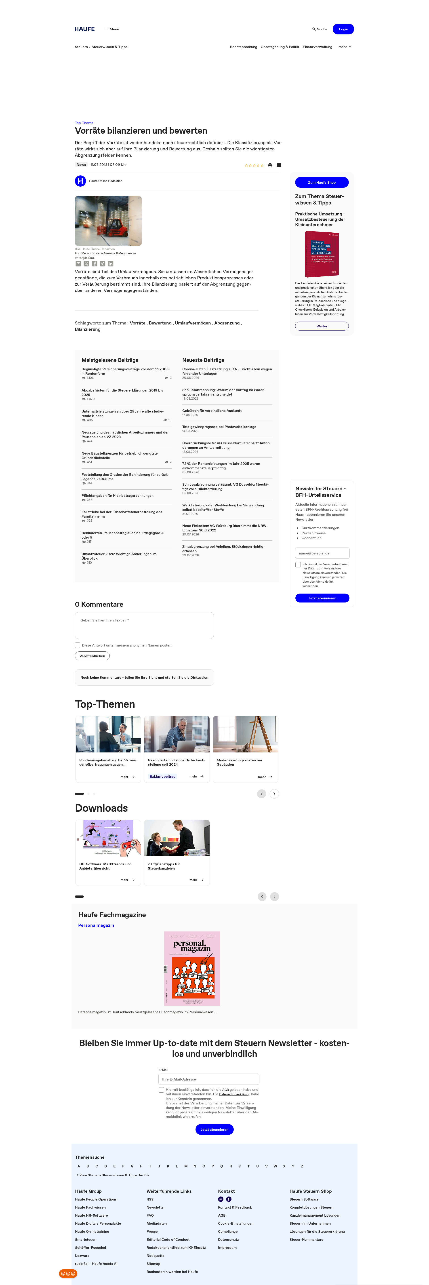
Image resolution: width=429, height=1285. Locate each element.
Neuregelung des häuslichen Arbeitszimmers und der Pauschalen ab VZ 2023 (125, 434)
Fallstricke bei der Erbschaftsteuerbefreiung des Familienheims (122, 514)
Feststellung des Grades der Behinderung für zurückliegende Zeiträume (125, 476)
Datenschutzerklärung (234, 1094)
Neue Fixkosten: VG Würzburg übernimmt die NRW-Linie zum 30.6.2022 (225, 527)
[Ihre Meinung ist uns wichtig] (68, 1273)
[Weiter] (274, 793)
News (81, 164)
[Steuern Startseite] (86, 29)
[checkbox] (77, 645)
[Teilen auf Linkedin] (110, 264)
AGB (225, 1090)
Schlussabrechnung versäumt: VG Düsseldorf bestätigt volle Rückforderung (225, 486)
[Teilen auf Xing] (102, 264)
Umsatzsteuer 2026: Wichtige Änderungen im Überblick (119, 556)
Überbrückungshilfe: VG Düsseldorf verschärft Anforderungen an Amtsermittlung (226, 445)
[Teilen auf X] (86, 264)
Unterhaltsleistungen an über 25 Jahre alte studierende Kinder (123, 413)
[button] (343, 29)
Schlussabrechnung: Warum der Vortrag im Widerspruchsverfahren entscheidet (223, 392)
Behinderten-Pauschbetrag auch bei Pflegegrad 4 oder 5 (123, 535)
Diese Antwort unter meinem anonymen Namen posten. (127, 645)
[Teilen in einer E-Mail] (78, 264)
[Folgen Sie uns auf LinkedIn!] (220, 1199)
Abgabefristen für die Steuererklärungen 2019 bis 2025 (122, 392)
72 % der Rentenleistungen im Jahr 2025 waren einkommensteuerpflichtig (221, 465)
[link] (81, 47)
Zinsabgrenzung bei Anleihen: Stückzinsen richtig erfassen (222, 548)
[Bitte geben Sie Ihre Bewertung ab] (262, 165)
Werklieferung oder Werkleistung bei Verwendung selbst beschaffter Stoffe (223, 507)
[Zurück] (261, 793)
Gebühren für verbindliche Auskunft (212, 410)
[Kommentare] (279, 165)
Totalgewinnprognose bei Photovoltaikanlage (219, 426)
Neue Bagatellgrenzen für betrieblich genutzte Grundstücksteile (120, 455)
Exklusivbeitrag (162, 776)
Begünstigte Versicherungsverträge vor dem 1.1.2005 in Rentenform (125, 371)
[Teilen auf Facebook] (94, 264)
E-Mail (163, 1070)
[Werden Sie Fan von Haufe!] (228, 1199)
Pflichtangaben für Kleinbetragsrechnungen (118, 495)
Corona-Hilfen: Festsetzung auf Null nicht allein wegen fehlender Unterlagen (227, 371)
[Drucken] (270, 165)
